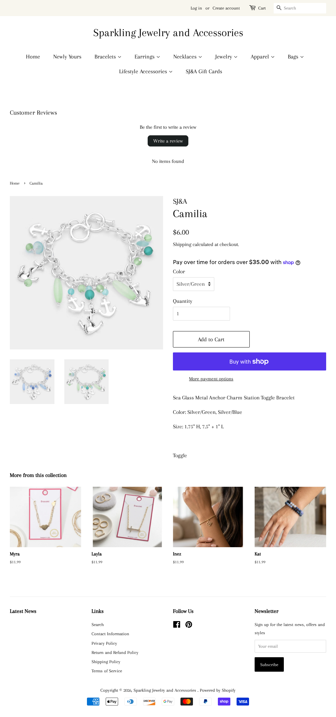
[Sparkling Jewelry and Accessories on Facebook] (176, 625)
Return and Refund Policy (115, 652)
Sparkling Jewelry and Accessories (168, 32)
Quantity (182, 301)
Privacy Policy (104, 643)
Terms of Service (107, 670)
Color (179, 271)
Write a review (168, 141)
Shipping (182, 244)
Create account (226, 8)
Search (98, 624)
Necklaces (185, 56)
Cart (262, 8)
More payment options (211, 378)
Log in (196, 8)
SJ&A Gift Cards (204, 71)
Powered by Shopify (218, 690)
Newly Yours (67, 56)
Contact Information (110, 633)
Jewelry (224, 56)
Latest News (23, 611)
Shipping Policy (106, 661)
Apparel (261, 56)
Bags (294, 56)
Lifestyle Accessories (144, 71)
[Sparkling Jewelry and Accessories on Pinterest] (188, 625)
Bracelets (105, 56)
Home (33, 56)
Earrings (145, 56)
